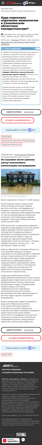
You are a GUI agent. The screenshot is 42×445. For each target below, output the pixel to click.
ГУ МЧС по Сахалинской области (14, 196)
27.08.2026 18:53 (7, 155)
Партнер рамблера (9, 434)
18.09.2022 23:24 (7, 9)
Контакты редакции (11, 370)
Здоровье (15, 40)
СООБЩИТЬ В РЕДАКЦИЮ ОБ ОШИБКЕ (18, 373)
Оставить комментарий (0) (17, 120)
